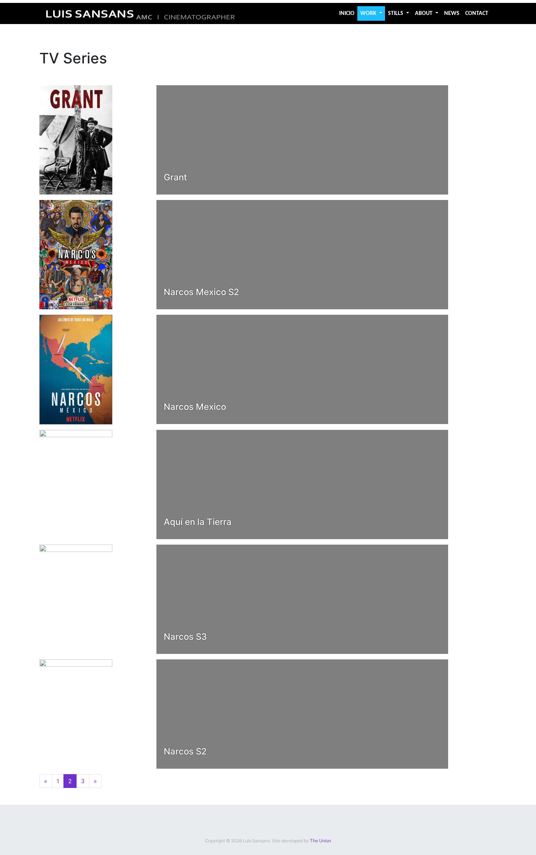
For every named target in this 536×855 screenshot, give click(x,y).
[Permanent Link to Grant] (75, 139)
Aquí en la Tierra (198, 522)
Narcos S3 (185, 636)
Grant (175, 177)
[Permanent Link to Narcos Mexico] (75, 369)
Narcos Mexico (195, 406)
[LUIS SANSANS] (140, 13)
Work (369, 13)
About (424, 13)
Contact (476, 13)
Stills (396, 13)
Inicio (346, 13)
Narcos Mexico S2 (201, 292)
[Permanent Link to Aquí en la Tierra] (75, 483)
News (451, 13)
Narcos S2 (185, 751)
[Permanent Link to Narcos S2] (75, 713)
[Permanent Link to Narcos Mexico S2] (75, 254)
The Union (320, 840)
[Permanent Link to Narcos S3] (75, 598)
